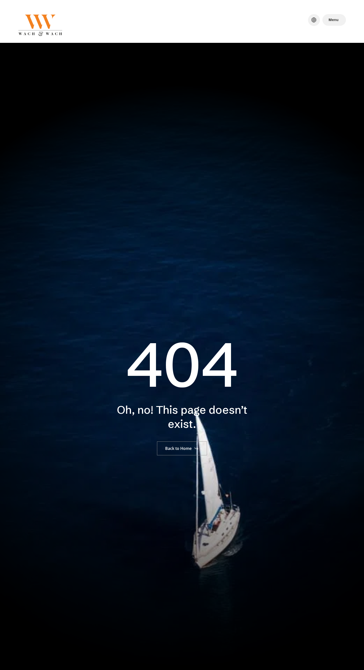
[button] (182, 448)
